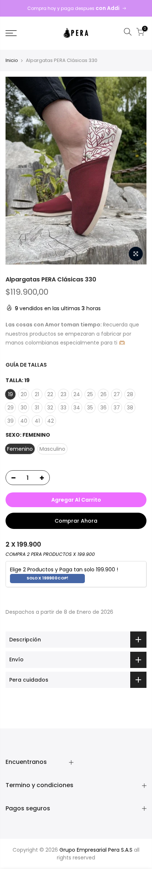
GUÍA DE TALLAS (26, 364)
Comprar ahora (76, 520)
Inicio (12, 60)
